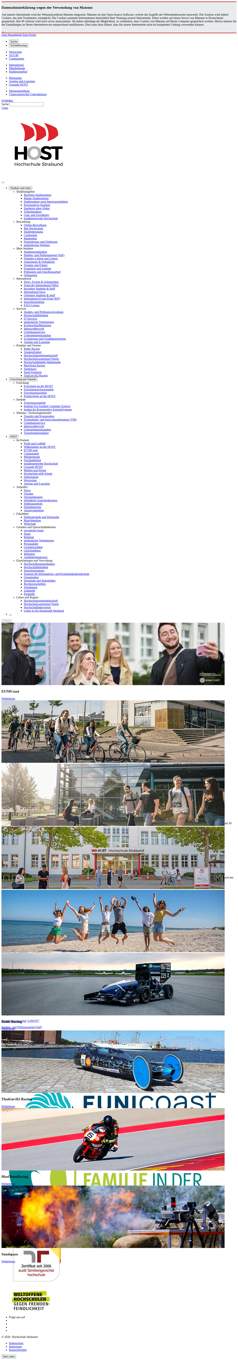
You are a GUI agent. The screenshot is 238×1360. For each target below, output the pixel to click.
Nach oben (9, 1356)
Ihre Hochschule (33, 228)
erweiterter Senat (34, 530)
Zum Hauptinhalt (11, 34)
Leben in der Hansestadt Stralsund (44, 610)
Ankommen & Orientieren (39, 261)
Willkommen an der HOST (40, 446)
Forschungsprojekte (35, 392)
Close (4, 107)
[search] (10, 615)
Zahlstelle (29, 590)
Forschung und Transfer (23, 379)
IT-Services (30, 318)
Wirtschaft (30, 523)
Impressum (15, 1346)
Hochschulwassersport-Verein (41, 358)
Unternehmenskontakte (37, 335)
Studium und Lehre (20, 188)
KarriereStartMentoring (37, 325)
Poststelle (29, 594)
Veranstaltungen (33, 497)
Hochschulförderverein (37, 607)
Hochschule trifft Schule (38, 473)
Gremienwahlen (33, 547)
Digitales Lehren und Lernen (41, 258)
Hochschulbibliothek (36, 315)
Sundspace (30, 368)
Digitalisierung (32, 507)
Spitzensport (31, 477)
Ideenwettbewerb (34, 328)
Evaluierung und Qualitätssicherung (45, 338)
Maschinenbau (32, 520)
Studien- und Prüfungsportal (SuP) (44, 255)
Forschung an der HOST (38, 386)
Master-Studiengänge (36, 198)
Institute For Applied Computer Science (47, 406)
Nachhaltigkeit (32, 460)
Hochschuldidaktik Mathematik (42, 362)
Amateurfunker (33, 352)
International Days (34, 292)
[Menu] (2, 182)
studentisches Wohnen (37, 245)
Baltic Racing (32, 348)
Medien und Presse (35, 470)
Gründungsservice (34, 332)
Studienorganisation (35, 251)
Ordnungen (30, 275)
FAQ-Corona (31, 305)
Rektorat (29, 537)
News (27, 490)
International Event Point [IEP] (42, 298)
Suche (5, 104)
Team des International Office (41, 285)
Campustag (30, 235)
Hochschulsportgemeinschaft (41, 355)
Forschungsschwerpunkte (39, 389)
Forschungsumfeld (35, 402)
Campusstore (31, 453)
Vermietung (30, 587)
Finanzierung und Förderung (40, 241)
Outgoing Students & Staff (39, 295)
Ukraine (28, 493)
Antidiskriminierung (35, 557)
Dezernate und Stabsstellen (39, 580)
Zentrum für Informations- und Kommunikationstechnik (56, 574)
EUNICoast (31, 450)
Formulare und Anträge (37, 268)
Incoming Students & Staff (39, 288)
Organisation (31, 577)
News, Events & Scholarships (41, 281)
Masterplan (30, 238)
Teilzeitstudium (33, 211)
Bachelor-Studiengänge (37, 195)
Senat (27, 533)
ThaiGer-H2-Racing (36, 375)
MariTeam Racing (34, 365)
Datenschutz (16, 1343)
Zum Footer (29, 34)
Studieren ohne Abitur (37, 208)
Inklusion (29, 553)
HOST (13, 436)
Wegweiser (30, 480)
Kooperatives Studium (37, 205)
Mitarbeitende (32, 456)
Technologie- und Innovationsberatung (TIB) (50, 419)
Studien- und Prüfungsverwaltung (43, 312)
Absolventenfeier (34, 510)
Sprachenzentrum (34, 302)
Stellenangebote (33, 503)
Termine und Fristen (35, 265)
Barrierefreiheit (18, 1349)
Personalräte (31, 543)
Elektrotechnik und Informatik (41, 517)
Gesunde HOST (33, 467)
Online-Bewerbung (35, 225)
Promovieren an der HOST (40, 396)
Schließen (7, 100)
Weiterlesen (8, 698)
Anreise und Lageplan (37, 342)
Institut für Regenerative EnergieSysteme (48, 409)
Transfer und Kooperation (39, 416)
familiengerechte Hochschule (41, 218)
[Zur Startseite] (38, 178)
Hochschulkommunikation (39, 563)
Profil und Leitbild (34, 443)
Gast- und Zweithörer (36, 215)
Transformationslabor (36, 433)
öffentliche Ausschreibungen (40, 500)
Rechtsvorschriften (35, 584)
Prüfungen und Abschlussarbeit (42, 271)
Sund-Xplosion (33, 372)
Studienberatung (33, 231)
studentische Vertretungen (39, 322)
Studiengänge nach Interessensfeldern (46, 201)
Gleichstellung (32, 550)
